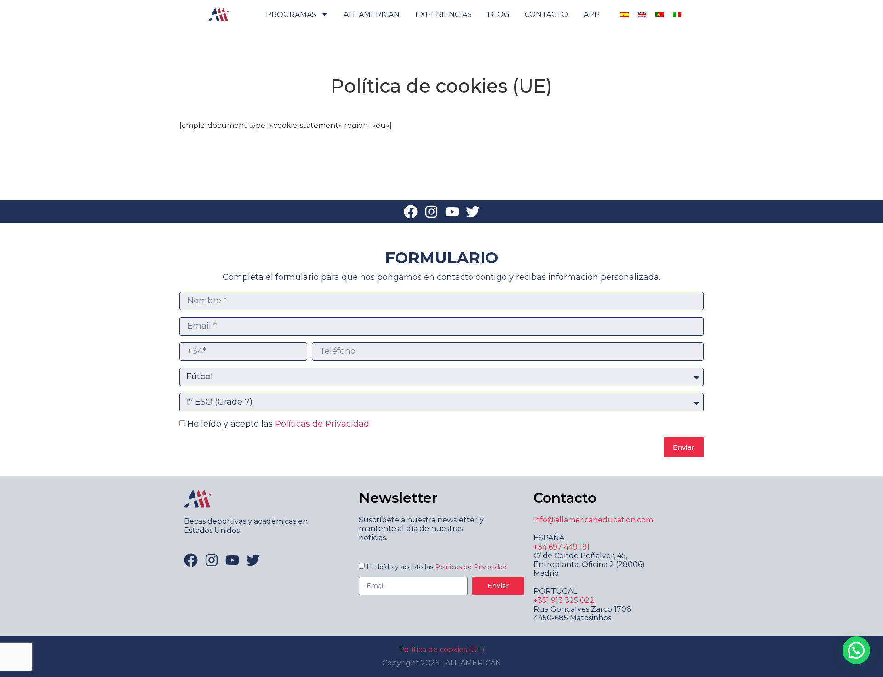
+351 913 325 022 (563, 600)
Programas (291, 14)
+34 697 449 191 (561, 547)
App (592, 14)
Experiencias (443, 14)
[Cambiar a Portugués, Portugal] (659, 14)
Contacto (546, 14)
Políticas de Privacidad (322, 424)
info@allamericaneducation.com (593, 519)
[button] (856, 650)
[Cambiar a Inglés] (642, 14)
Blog (498, 14)
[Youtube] (452, 212)
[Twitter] (473, 212)
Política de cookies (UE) (442, 649)
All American (372, 14)
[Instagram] (431, 212)
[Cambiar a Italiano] (677, 14)
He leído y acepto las (278, 424)
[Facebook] (411, 212)
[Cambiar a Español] (624, 14)
